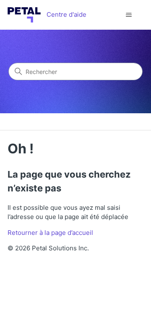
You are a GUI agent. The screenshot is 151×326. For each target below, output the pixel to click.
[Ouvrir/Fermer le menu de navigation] (128, 15)
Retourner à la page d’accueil (50, 233)
